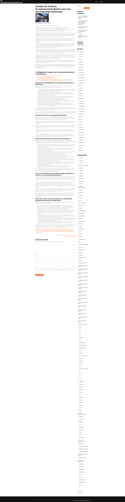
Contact (101, 1)
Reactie (37, 243)
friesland (80, 252)
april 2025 (81, 93)
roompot (80, 405)
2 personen (81, 162)
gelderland (81, 254)
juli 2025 (80, 85)
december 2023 (82, 134)
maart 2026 (81, 64)
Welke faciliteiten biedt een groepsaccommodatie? (46, 78)
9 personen (81, 173)
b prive (80, 200)
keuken (52, 231)
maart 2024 (81, 127)
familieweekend (82, 249)
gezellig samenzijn (62, 230)
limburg (80, 363)
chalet (80, 231)
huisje (80, 334)
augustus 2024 (81, 114)
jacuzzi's (49, 231)
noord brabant (81, 381)
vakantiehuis (81, 443)
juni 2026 (80, 56)
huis (79, 332)
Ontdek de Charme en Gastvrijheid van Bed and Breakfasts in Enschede (66, 236)
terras (80, 424)
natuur (80, 373)
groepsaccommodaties (70, 230)
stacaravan (81, 416)
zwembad (80, 492)
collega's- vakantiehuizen (64, 229)
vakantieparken (82, 469)
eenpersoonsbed (82, 239)
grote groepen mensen (43, 231)
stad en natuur (81, 419)
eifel (80, 241)
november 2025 (82, 75)
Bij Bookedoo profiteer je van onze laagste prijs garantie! (83, 31)
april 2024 (81, 124)
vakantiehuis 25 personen (83, 448)
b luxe (80, 197)
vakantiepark (81, 466)
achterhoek (81, 175)
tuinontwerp (81, 429)
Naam (36, 255)
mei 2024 (80, 121)
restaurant (81, 399)
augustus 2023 (81, 145)
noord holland (81, 384)
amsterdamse (81, 178)
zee (79, 487)
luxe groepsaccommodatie (83, 368)
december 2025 (82, 72)
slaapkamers (66, 231)
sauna (80, 407)
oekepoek (80, 386)
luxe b (80, 366)
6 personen (81, 168)
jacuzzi (80, 340)
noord (80, 379)
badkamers (40, 229)
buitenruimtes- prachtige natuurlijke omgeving (50, 229)
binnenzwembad (82, 221)
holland (80, 327)
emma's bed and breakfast (83, 244)
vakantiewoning (82, 471)
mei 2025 (80, 90)
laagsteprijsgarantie (82, 347)
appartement (81, 181)
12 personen (81, 160)
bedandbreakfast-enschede (41, 23)
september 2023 (82, 142)
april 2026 (81, 62)
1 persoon (81, 157)
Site (36, 266)
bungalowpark (81, 228)
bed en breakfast (82, 215)
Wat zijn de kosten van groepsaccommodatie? (45, 77)
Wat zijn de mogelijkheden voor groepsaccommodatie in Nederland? (50, 75)
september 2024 (82, 111)
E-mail (36, 260)
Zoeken (78, 5)
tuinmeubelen (81, 427)
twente (80, 434)
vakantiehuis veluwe (82, 457)
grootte (36, 231)
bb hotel (80, 208)
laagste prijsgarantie (82, 345)
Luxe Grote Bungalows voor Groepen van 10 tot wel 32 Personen (83, 17)
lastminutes (81, 360)
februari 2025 (81, 98)
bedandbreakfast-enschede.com (12, 2)
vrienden (41, 232)
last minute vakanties (83, 355)
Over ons (96, 1)
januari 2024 (81, 132)
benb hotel (81, 218)
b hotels (80, 195)
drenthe (80, 236)
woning (80, 484)
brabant (80, 226)
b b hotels (80, 189)
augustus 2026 (81, 51)
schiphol (80, 410)
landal (80, 350)
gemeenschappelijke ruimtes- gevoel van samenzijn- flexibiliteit (47, 230)
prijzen (80, 394)
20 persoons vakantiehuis (83, 165)
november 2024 (82, 106)
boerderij (80, 223)
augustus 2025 (81, 82)
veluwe (80, 474)
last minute (81, 353)
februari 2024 (81, 129)
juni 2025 (80, 88)
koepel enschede (82, 342)
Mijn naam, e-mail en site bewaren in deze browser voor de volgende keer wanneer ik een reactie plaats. (55, 269)
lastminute (81, 358)
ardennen (80, 183)
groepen (80, 260)
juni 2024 (80, 119)
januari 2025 (81, 101)
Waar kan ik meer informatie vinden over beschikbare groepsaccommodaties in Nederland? (54, 80)
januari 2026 (81, 69)
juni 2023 (80, 150)
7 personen (81, 170)
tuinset (80, 432)
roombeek (81, 402)
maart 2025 (81, 95)
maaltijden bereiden (58, 231)
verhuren (80, 477)
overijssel (80, 392)
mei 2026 (80, 59)
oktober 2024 (81, 108)
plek (63, 231)
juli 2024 (80, 116)
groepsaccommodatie (83, 262)
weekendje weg (82, 482)
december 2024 (82, 103)
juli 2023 (80, 147)
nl (79, 376)
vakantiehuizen (81, 464)
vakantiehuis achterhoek (83, 451)
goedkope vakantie (82, 257)
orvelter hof (81, 389)
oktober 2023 (81, 140)
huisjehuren (81, 337)
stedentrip (81, 421)
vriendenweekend (82, 479)
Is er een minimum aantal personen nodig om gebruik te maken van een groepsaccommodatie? (55, 79)
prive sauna (81, 397)
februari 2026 (81, 67)
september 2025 (82, 80)
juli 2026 (80, 54)
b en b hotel (81, 192)
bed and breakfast (82, 210)
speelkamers (71, 231)
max (80, 371)
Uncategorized (81, 437)
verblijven (37, 232)
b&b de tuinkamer (82, 202)
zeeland (80, 490)
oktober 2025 (81, 77)
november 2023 (82, 137)
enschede (80, 247)
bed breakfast (81, 213)
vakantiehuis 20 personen (83, 446)
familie (71, 229)
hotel (80, 329)
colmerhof (81, 234)
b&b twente (81, 205)
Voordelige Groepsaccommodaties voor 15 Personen (83, 36)
